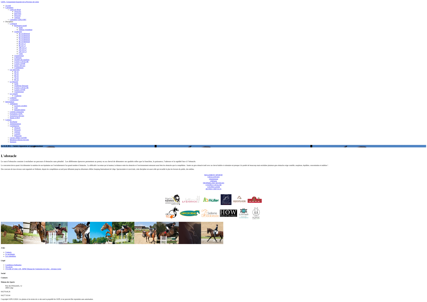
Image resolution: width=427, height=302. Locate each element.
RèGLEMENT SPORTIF (213, 175)
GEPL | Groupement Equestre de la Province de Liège (20, 2)
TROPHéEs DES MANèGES (213, 183)
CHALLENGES (213, 177)
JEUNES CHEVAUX (213, 189)
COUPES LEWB (213, 187)
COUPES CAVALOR (214, 185)
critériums (213, 181)
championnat (213, 179)
